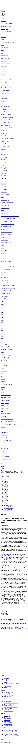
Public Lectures (4, 435)
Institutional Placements (6, 274)
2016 (2, 301)
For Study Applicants (6, 440)
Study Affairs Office (5, 82)
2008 (2, 322)
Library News (4, 371)
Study (2, 53)
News (2, 411)
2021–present (4, 157)
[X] (2, 662)
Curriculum (3, 93)
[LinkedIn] (2, 657)
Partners (2, 34)
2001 (2, 341)
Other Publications (5, 194)
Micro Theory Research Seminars (8, 421)
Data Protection (4, 47)
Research (3, 149)
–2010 (2, 165)
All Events (3, 416)
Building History (5, 403)
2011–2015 (3, 162)
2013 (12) (6, 499)
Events (2, 253)
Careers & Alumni (5, 85)
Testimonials (3, 277)
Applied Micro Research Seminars (9, 424)
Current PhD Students (6, 77)
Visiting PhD (4, 133)
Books (2, 197)
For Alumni (3, 443)
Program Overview (5, 90)
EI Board (3, 229)
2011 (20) (6, 501)
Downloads (3, 143)
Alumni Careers (4, 98)
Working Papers (4, 168)
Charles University (15, 627)
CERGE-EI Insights (5, 269)
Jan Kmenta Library (5, 355)
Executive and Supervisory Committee (10, 216)
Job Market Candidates (6, 261)
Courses (2, 389)
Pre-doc (2, 101)
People (2, 210)
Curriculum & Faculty (6, 58)
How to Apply (4, 66)
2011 (2, 314)
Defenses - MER (5, 429)
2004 (2, 333)
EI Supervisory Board (6, 226)
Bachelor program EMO (6, 127)
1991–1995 (3, 186)
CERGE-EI (3, 21)
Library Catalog (4, 360)
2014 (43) (6, 497)
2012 (2, 312)
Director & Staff (4, 240)
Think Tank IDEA (5, 448)
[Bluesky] (2, 673)
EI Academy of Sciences (6, 26)
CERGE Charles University (7, 23)
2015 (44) (6, 496)
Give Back (3, 258)
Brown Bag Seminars (6, 437)
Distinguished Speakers (6, 451)
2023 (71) (6, 485)
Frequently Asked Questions (7, 119)
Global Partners (4, 296)
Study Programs (4, 29)
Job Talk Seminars (5, 445)
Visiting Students (5, 130)
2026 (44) (6, 481)
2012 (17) (6, 500)
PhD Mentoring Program (6, 347)
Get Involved (4, 256)
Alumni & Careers (5, 141)
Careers (2, 39)
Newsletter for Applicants (7, 117)
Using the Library (5, 357)
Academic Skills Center (6, 384)
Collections (3, 381)
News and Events (5, 476)
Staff (2, 373)
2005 (2, 330)
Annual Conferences (5, 293)
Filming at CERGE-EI (6, 405)
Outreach (3, 264)
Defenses (3, 427)
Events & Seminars (5, 413)
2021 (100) (6, 488)
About (2, 18)
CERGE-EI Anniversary (6, 459)
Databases (3, 363)
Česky (2, 468)
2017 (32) (6, 493)
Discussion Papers (5, 200)
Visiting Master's (4, 135)
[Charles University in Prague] (14, 650)
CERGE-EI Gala (5, 456)
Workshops (3, 392)
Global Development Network (8, 288)
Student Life (3, 74)
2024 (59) (6, 484)
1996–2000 (3, 184)
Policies (2, 45)
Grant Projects (4, 151)
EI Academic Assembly (6, 232)
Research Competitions (6, 298)
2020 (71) (6, 489)
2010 (2, 317)
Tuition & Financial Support (7, 111)
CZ (1, 470)
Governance (3, 213)
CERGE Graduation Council (7, 224)
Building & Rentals (5, 397)
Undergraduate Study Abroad (7, 138)
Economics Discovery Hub (7, 349)
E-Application (4, 365)
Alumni (2, 245)
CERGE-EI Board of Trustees (8, 218)
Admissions (3, 61)
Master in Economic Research (8, 87)
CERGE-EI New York (6, 31)
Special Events (4, 432)
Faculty (2, 95)
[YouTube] (1, 665)
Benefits (2, 248)
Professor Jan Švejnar (6, 554)
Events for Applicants (6, 114)
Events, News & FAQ (6, 71)
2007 (2, 325)
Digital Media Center (6, 395)
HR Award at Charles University (8, 42)
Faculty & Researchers (6, 234)
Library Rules (4, 376)
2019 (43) (6, 491)
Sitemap (2, 739)
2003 (2, 336)
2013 (2, 309)
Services (3, 379)
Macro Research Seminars (7, 419)
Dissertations (4, 189)
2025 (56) (6, 483)
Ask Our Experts (5, 208)
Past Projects (4, 344)
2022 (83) (6, 487)
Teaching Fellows (5, 272)
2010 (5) (6, 503)
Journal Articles (4, 154)
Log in (2, 466)
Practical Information (5, 122)
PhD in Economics (5, 55)
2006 (2, 328)
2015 (2, 304)
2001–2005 (3, 181)
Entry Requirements (5, 63)
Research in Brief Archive (7, 202)
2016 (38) (6, 495)
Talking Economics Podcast (7, 266)
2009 (2, 320)
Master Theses (4, 192)
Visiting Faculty (4, 237)
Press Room (3, 37)
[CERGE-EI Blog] (2, 667)
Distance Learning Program (7, 285)
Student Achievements (6, 79)
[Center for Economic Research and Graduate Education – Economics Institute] (6, 5)
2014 (2, 306)
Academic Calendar (5, 146)
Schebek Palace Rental (6, 400)
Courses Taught (4, 280)
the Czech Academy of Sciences (19, 628)
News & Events (4, 408)
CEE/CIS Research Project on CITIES (10, 290)
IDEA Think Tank (5, 205)
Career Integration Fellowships (8, 282)
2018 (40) (6, 492)
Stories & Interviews (5, 250)
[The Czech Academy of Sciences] (10, 654)
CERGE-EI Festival (5, 453)
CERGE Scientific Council (7, 221)
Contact (2, 50)
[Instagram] (2, 669)
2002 (2, 338)
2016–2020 (3, 160)
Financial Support (5, 69)
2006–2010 (3, 178)
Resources (3, 352)
